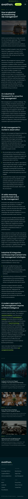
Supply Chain (17, 473)
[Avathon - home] (7, 4)
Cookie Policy (18, 487)
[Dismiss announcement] (26, 1)
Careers (3, 487)
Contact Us (18, 4)
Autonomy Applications (6, 476)
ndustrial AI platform (7, 315)
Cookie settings (20, 496)
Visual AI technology (13, 323)
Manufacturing (18, 471)
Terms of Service (18, 485)
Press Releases (4, 489)
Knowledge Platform (5, 471)
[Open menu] (25, 4)
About (2, 482)
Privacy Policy (18, 482)
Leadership (3, 485)
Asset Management (19, 476)
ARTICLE (3, 9)
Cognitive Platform (5, 473)
